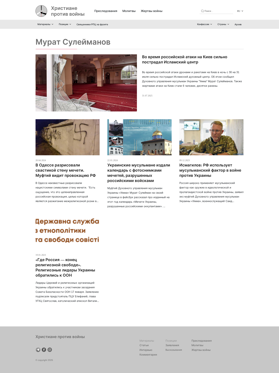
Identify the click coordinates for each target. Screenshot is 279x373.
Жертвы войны (151, 11)
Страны (221, 24)
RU (238, 11)
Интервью (146, 349)
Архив (238, 24)
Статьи (144, 345)
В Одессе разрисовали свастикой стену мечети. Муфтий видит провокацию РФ (66, 170)
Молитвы (129, 11)
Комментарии (148, 354)
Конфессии (203, 24)
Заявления (172, 345)
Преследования (105, 11)
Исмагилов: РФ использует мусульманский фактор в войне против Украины (210, 170)
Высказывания (173, 349)
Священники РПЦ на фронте (92, 24)
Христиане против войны (68, 11)
